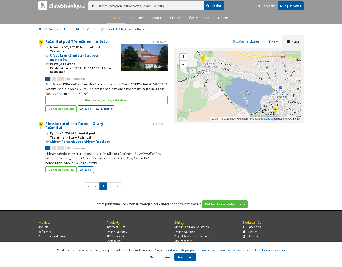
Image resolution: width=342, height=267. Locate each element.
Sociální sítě (114, 241)
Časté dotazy (199, 18)
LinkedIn (253, 236)
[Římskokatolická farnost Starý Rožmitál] (203, 60)
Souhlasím (185, 257)
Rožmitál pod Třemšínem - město (76, 41)
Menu (156, 18)
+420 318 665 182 (62, 170)
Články (175, 18)
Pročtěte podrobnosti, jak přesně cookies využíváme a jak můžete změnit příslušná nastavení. (219, 250)
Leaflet (215, 118)
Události (224, 18)
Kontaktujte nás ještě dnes (106, 100)
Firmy (116, 18)
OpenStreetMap (261, 118)
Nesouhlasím (160, 257)
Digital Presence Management (194, 236)
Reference (45, 232)
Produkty (136, 18)
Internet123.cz (116, 227)
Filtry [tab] (274, 41)
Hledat (215, 5)
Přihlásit (268, 6)
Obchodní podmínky (52, 236)
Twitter (252, 232)
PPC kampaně (116, 236)
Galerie (106, 109)
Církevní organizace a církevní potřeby (80, 141)
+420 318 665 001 (62, 109)
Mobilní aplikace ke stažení (192, 227)
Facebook (254, 227)
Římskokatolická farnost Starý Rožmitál (74, 125)
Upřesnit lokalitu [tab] (247, 41)
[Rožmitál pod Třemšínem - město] (275, 111)
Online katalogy (117, 232)
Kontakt (43, 227)
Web (87, 109)
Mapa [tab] (294, 41)
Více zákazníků (183, 241)
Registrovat (291, 6)
